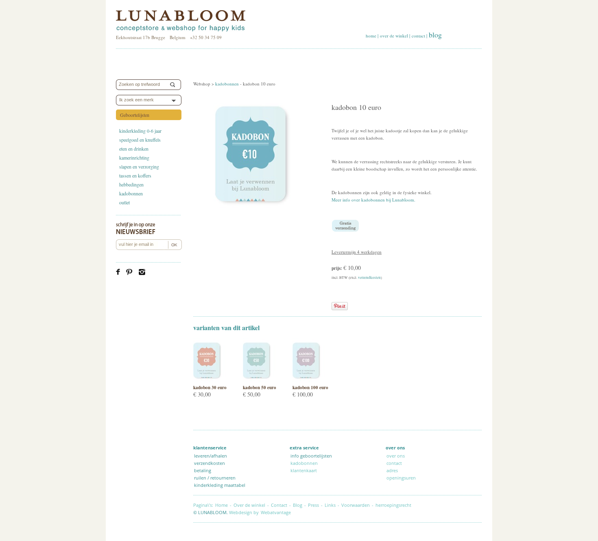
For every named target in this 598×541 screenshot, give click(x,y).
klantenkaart (303, 470)
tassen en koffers (135, 175)
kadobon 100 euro (310, 387)
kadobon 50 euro (259, 387)
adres (392, 470)
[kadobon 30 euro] (209, 381)
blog (435, 34)
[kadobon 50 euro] (259, 381)
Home (221, 505)
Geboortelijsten (134, 115)
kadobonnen (131, 193)
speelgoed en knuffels (140, 139)
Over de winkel (249, 505)
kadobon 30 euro (210, 387)
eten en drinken (133, 148)
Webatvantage (276, 512)
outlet (124, 202)
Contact (279, 505)
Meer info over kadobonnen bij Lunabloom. (373, 200)
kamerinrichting (134, 157)
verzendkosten (369, 277)
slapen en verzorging (139, 166)
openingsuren (401, 478)
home (371, 36)
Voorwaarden (355, 505)
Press (313, 505)
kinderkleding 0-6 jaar (140, 130)
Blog (297, 505)
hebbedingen (131, 184)
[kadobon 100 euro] (308, 381)
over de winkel (394, 36)
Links (330, 505)
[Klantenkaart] (417, 478)
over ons (395, 456)
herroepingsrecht (393, 505)
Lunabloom (180, 21)
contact (418, 36)
